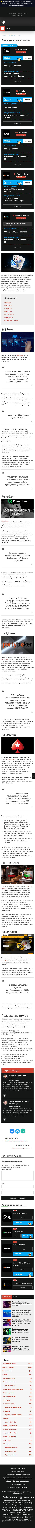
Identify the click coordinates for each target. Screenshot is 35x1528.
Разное (17, 1418)
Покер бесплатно (17, 1404)
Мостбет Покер (21, 174)
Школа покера (17, 1444)
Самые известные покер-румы (16, 1139)
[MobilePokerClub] (7, 1284)
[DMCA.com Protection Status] (17, 1493)
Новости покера (17, 1367)
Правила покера (18, 1455)
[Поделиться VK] (12, 1131)
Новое (15, 1297)
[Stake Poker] (7, 1217)
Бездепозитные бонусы (18, 1407)
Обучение (17, 1400)
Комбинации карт (18, 1447)
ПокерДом (4, 521)
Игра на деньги (17, 1393)
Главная (9, 13)
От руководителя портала (21, 1481)
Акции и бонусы (17, 13)
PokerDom (21, 91)
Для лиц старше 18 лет (17, 1471)
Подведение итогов (11, 320)
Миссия (9, 1481)
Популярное (6, 1297)
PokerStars (8, 311)
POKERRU (18, 1222)
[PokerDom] (7, 1232)
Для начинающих (17, 1385)
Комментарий (6, 1169)
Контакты (13, 1468)
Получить (27, 58)
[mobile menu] (2, 28)
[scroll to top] (17, 1526)
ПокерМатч (5, 961)
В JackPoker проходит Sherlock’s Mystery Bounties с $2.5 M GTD (22, 1303)
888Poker (7, 303)
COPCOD (17, 1254)
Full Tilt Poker (9, 314)
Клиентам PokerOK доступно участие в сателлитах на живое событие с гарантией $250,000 (22, 1313)
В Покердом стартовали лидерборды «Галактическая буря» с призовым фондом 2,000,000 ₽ (22, 1322)
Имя (3, 1183)
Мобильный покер (17, 15)
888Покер (20, 355)
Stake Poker (21, 49)
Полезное (17, 1411)
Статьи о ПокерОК (17, 1436)
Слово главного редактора (17, 1484)
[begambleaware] (10, 1497)
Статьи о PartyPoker (17, 1425)
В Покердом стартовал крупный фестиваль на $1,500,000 (20, 1339)
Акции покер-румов (17, 1363)
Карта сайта (21, 1468)
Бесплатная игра (17, 1378)
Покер (17, 1374)
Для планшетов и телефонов (17, 1389)
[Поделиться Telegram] (17, 1131)
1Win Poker (21, 132)
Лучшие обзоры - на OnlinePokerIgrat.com (17, 1474)
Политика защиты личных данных (18, 1487)
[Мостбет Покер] (7, 1267)
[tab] (6, 1297)
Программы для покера (18, 1415)
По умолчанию (17, 1371)
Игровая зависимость (9, 1478)
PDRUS (25, 1236)
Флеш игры (17, 1440)
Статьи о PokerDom (17, 1429)
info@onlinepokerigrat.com (19, 5)
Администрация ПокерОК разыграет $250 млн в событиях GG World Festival (21, 1348)
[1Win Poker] (7, 1248)
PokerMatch (8, 317)
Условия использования (25, 1478)
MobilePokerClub (21, 215)
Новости (25, 13)
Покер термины (18, 1451)
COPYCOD (18, 1274)
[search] (32, 28)
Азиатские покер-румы (20, 1146)
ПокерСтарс (11, 759)
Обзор (16, 82)
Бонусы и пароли (17, 1382)
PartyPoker (8, 308)
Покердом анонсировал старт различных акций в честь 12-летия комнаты (20, 1330)
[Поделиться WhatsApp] (23, 1131)
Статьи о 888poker (17, 1422)
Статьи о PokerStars (17, 1433)
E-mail (3, 1190)
